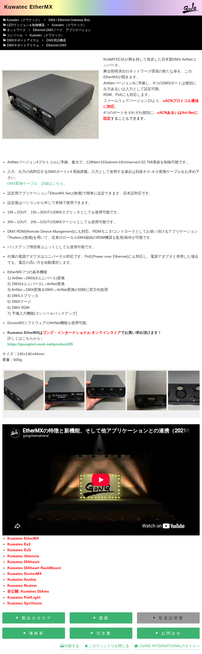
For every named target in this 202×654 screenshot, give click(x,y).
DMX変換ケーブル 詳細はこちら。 (37, 183)
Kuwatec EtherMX (23, 538)
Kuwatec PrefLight (24, 597)
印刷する (71, 646)
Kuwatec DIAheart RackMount (34, 568)
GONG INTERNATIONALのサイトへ (169, 646)
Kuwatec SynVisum (24, 603)
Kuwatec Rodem (22, 585)
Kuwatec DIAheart (23, 562)
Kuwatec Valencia (23, 556)
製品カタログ (37, 618)
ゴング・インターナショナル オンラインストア (82, 332)
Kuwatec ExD (19, 550)
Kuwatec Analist (21, 579)
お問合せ (171, 633)
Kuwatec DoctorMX (24, 574)
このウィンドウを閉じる (109, 646)
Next (191, 393)
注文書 (104, 633)
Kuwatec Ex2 (19, 544)
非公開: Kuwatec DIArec (28, 591)
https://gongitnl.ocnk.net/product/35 (40, 344)
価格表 (36, 633)
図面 (104, 618)
